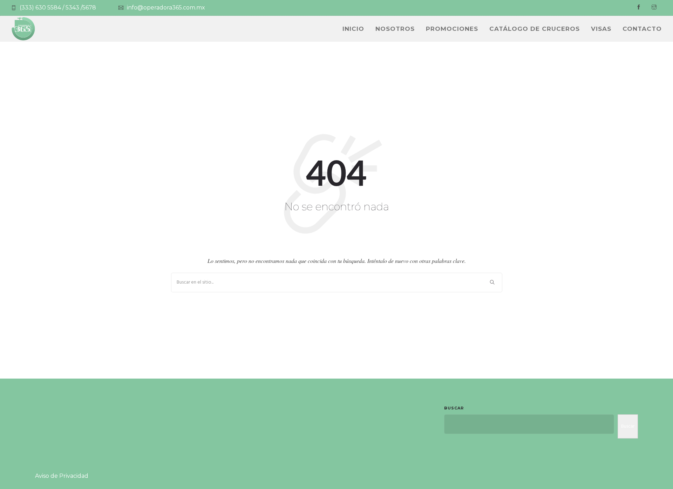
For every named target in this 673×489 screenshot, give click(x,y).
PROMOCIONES (452, 28)
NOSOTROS (395, 28)
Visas (601, 28)
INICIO (353, 28)
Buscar (454, 408)
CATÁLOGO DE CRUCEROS (534, 28)
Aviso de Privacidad (61, 476)
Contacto (642, 28)
